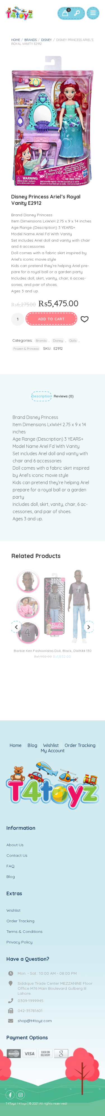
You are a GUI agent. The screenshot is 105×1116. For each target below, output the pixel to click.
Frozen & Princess (26, 349)
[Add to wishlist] (62, 667)
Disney (46, 40)
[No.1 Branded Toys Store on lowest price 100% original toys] (19, 13)
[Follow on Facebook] (10, 1094)
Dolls (72, 341)
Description (41, 396)
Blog (32, 745)
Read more (44, 667)
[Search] (76, 13)
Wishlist (51, 745)
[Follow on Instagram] (20, 1094)
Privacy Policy (19, 942)
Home (15, 40)
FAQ (10, 865)
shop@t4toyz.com (35, 1020)
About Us (15, 844)
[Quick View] (53, 667)
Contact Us (16, 855)
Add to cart (51, 319)
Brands (30, 40)
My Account (53, 750)
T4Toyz (22, 1103)
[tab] (41, 397)
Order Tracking (80, 745)
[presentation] (16, 627)
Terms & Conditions (24, 931)
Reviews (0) (64, 396)
